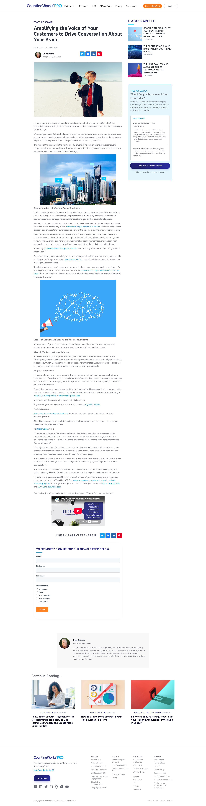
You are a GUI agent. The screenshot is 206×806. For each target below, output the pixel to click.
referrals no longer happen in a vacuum (83, 226)
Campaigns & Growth (99, 788)
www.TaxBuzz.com (110, 483)
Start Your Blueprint (119, 765)
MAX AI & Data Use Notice (163, 780)
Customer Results (118, 774)
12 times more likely (72, 259)
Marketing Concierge (99, 770)
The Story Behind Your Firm (120, 770)
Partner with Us (159, 763)
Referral (157, 766)
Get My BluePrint (152, 6)
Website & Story (97, 763)
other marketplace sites (69, 395)
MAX (94, 6)
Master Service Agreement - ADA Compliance (160, 785)
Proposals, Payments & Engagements (99, 777)
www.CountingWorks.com (49, 486)
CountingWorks (49, 395)
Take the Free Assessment (150, 165)
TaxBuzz (37, 395)
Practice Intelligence (140, 769)
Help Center (137, 779)
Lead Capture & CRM (98, 773)
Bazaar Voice (42, 429)
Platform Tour (96, 759)
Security (136, 786)
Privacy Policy (159, 770)
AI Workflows (106, 6)
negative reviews (92, 404)
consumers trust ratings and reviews (61, 248)
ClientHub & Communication (97, 783)
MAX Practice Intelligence (138, 761)
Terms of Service (160, 773)
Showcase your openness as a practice (51, 413)
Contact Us (137, 789)
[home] (44, 6)
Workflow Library (139, 772)
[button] (69, 6)
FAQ (134, 783)
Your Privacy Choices (162, 776)
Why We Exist (159, 759)
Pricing (118, 6)
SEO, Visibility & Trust (98, 766)
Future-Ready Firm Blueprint (118, 761)
